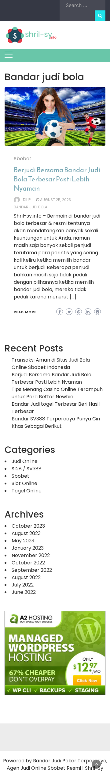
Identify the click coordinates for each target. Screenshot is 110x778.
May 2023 (23, 540)
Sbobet (22, 158)
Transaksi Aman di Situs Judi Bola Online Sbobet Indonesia (51, 363)
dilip (27, 199)
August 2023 (26, 533)
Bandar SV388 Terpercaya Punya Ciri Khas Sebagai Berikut (56, 422)
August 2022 (26, 577)
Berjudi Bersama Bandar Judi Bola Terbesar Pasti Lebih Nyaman (57, 179)
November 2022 (31, 555)
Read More (25, 311)
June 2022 (24, 592)
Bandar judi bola (30, 207)
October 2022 (28, 562)
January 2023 (28, 548)
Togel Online (27, 490)
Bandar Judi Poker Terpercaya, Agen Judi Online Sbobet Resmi (57, 764)
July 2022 (23, 584)
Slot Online (24, 483)
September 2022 (32, 570)
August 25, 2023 (55, 199)
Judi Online (25, 461)
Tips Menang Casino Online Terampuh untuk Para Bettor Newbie (57, 393)
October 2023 (28, 525)
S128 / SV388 (27, 468)
